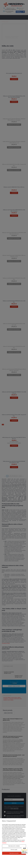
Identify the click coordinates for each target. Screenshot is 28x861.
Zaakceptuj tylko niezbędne (14, 845)
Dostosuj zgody (14, 849)
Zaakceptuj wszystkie (14, 853)
